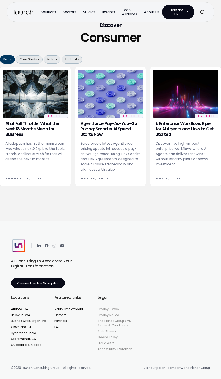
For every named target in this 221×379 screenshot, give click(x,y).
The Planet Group (197, 368)
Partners (60, 321)
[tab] (7, 59)
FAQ (57, 327)
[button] (48, 12)
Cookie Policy (108, 337)
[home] (23, 12)
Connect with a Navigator (38, 283)
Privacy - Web (108, 309)
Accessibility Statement (116, 349)
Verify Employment (68, 309)
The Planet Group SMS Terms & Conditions (114, 323)
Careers (60, 315)
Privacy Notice (108, 315)
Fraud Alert (106, 343)
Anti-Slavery (107, 331)
